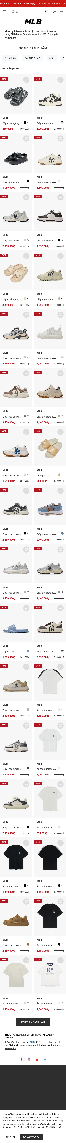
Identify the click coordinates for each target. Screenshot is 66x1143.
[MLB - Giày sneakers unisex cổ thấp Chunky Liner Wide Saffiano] (16, 681)
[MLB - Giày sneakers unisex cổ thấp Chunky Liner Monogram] (16, 563)
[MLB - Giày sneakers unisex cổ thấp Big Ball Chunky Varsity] (16, 446)
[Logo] (14, 11)
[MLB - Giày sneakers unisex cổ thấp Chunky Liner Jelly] (50, 329)
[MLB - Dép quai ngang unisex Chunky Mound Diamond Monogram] (16, 94)
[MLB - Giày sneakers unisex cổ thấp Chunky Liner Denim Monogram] (50, 505)
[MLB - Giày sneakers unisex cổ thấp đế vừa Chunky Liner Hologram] (16, 740)
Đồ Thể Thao (33, 58)
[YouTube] (37, 1059)
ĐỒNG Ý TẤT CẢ (31, 1137)
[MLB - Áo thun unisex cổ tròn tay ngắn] (16, 974)
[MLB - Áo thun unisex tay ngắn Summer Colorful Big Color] (50, 916)
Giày (51, 58)
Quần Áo (10, 58)
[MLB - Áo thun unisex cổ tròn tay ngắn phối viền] (50, 974)
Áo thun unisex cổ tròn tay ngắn (18, 1003)
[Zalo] (45, 1059)
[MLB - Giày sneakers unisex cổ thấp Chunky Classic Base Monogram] (16, 798)
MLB (5, 118)
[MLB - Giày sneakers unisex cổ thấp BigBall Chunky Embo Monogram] (50, 387)
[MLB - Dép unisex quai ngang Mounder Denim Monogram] (16, 622)
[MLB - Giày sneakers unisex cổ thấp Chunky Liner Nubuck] (16, 916)
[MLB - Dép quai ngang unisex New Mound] (50, 446)
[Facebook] (21, 1059)
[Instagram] (29, 1059)
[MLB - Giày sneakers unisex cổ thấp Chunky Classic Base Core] (50, 622)
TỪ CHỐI (10, 1137)
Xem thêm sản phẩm (33, 1022)
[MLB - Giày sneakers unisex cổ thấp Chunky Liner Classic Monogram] (50, 211)
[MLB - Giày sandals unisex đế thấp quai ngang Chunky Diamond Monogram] (16, 153)
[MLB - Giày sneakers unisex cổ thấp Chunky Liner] (50, 153)
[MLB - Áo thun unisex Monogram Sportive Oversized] (50, 681)
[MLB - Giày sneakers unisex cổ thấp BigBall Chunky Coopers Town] (50, 270)
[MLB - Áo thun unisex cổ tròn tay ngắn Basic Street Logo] (50, 798)
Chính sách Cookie (15, 1127)
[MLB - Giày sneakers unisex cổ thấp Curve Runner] (16, 329)
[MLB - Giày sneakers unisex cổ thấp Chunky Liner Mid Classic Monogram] (50, 94)
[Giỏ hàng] (61, 11)
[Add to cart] (26, 80)
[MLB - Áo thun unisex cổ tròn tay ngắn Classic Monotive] (16, 857)
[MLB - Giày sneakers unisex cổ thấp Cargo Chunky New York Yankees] (16, 211)
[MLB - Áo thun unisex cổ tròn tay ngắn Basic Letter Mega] (50, 740)
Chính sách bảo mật (36, 1127)
